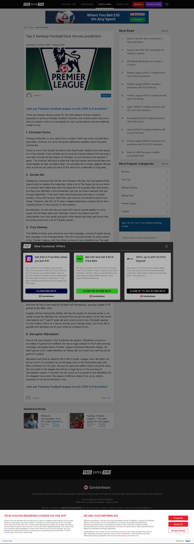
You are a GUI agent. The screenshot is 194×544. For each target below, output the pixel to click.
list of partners (123, 534)
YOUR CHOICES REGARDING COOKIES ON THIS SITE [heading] (35, 515)
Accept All (178, 518)
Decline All (178, 524)
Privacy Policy (7, 541)
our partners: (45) (97, 521)
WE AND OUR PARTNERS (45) (101, 515)
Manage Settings (178, 531)
